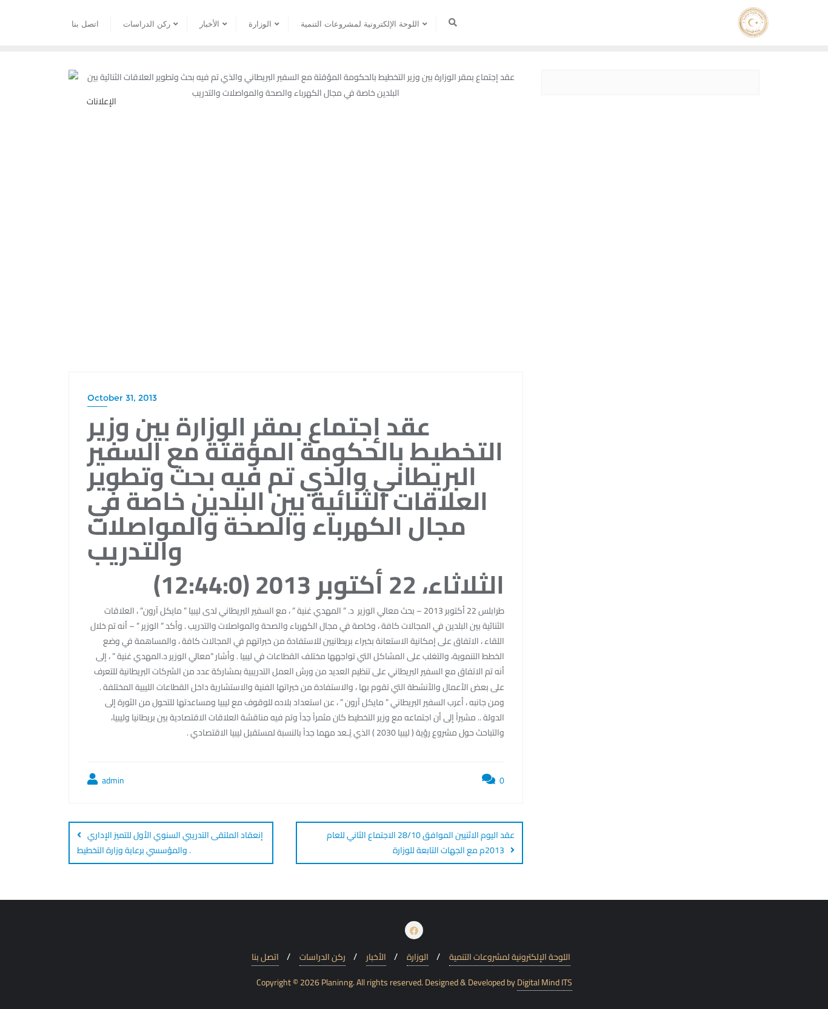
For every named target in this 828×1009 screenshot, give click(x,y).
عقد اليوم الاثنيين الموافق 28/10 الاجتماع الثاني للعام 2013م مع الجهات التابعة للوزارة (421, 842)
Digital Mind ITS (544, 982)
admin (112, 780)
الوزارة (418, 957)
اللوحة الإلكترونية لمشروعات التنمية (509, 957)
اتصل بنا (265, 957)
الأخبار (376, 957)
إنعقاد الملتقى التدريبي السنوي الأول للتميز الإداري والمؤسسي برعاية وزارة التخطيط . (170, 842)
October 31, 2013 (122, 397)
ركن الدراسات (322, 957)
